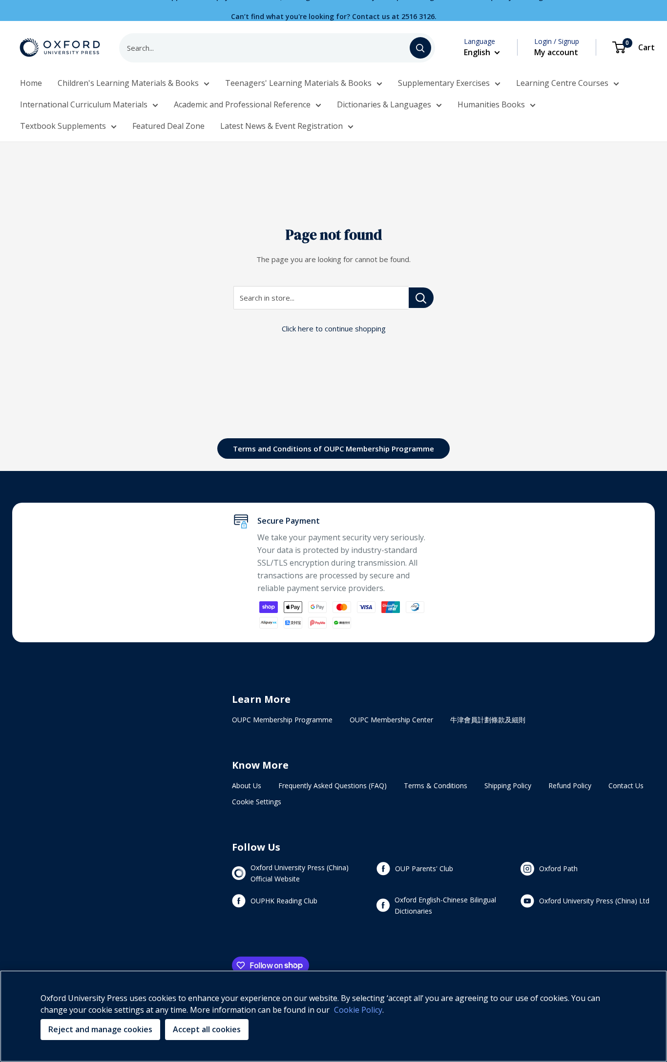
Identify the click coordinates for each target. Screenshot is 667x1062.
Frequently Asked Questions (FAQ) (332, 785)
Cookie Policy (358, 1009)
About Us (246, 785)
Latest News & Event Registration (281, 126)
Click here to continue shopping (334, 328)
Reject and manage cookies (100, 1029)
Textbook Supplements (63, 126)
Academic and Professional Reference (242, 104)
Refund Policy (569, 785)
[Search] (420, 48)
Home (31, 83)
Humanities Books (491, 104)
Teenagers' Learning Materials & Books (298, 83)
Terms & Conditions (435, 785)
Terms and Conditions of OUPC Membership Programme (333, 448)
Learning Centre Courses (562, 83)
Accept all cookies (207, 1029)
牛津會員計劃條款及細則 (487, 719)
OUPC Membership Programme (282, 719)
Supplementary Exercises (444, 83)
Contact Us (626, 785)
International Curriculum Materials (83, 104)
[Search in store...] (421, 297)
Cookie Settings (256, 801)
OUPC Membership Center (391, 719)
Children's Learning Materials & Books (128, 83)
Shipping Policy (507, 785)
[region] (333, 1016)
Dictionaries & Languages (384, 104)
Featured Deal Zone (168, 126)
